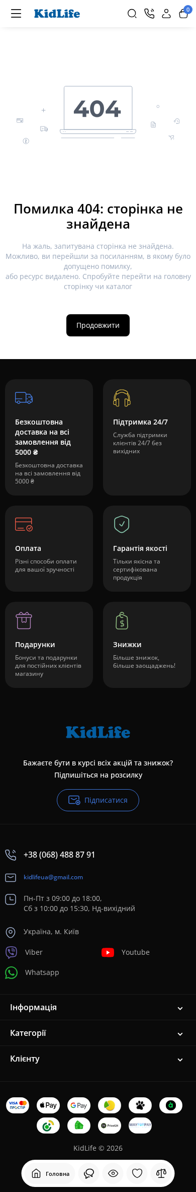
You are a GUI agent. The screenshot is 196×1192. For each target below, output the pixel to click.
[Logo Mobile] (57, 14)
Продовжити (98, 325)
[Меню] (16, 14)
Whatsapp (42, 972)
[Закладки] (137, 1173)
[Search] (132, 13)
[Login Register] (166, 13)
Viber (34, 952)
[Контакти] (149, 13)
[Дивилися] (89, 1173)
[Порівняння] (161, 1173)
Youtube (136, 952)
